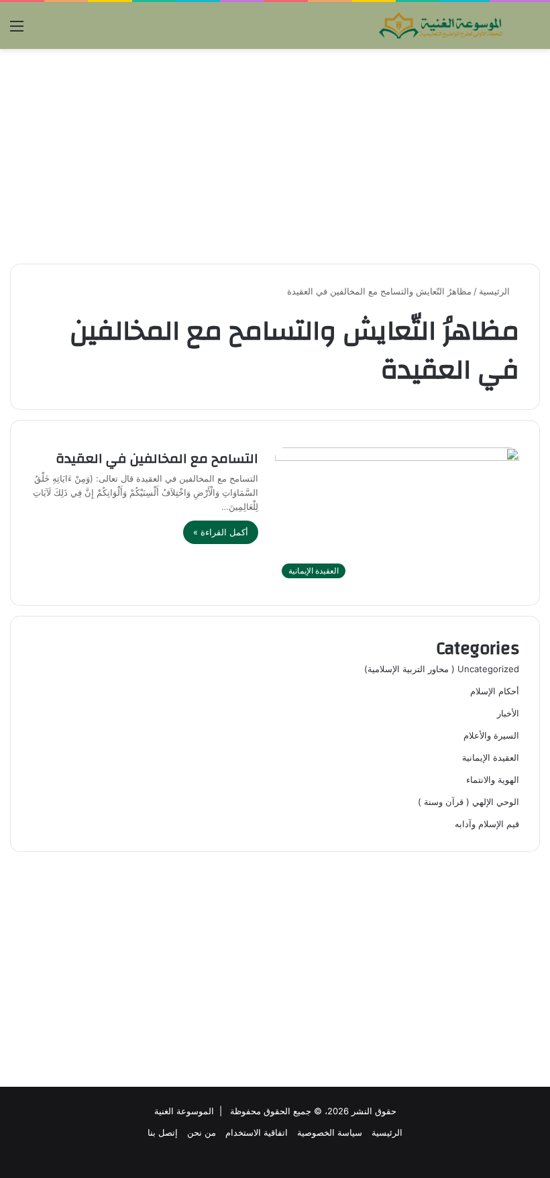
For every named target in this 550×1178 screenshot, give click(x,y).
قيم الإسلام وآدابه (487, 823)
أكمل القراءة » (220, 532)
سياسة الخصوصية (329, 1132)
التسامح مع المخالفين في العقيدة (157, 458)
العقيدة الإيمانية (490, 757)
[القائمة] (16, 30)
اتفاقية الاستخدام (256, 1132)
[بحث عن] (533, 30)
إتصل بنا (163, 1132)
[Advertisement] (275, 156)
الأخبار (508, 713)
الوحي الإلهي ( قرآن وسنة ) (468, 801)
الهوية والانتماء (492, 779)
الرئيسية (495, 291)
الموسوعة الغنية (184, 1111)
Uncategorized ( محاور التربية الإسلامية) (441, 668)
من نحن (201, 1132)
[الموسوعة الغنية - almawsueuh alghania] (441, 25)
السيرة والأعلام (491, 735)
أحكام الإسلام (494, 691)
